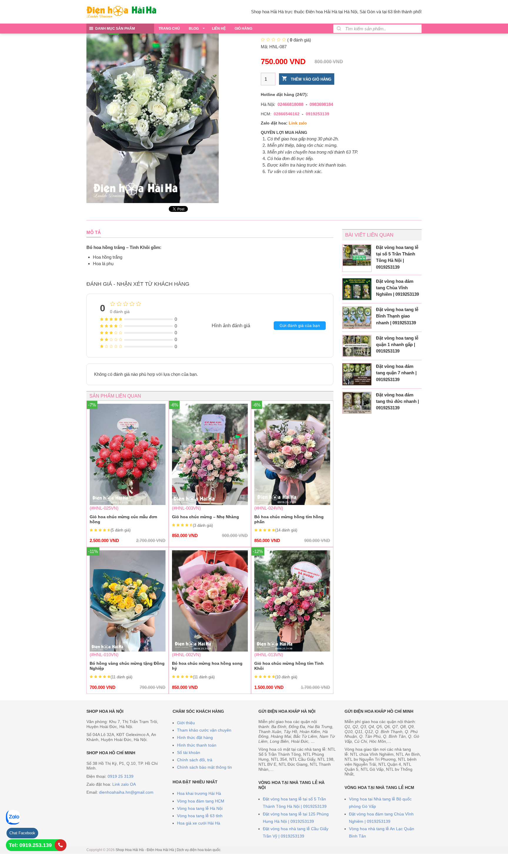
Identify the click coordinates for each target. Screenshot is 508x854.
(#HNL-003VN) (210, 471)
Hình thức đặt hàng (195, 737)
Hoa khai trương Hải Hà (199, 793)
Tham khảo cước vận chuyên (204, 730)
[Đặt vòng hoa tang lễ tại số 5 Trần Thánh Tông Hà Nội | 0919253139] (356, 255)
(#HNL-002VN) (207, 670)
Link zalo (298, 123)
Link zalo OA (124, 784)
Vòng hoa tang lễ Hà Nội (200, 808)
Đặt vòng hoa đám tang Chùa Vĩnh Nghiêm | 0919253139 (397, 288)
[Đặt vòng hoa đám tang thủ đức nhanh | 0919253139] (356, 403)
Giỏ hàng (243, 28)
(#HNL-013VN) (292, 619)
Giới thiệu (186, 722)
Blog (194, 28)
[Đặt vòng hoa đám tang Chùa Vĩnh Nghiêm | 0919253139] (356, 289)
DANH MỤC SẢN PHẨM (115, 28)
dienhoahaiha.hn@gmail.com (126, 792)
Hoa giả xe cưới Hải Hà (198, 823)
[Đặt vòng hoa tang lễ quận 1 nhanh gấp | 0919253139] (356, 346)
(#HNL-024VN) (292, 473)
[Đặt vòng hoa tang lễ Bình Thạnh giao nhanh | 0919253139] (356, 317)
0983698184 (321, 104)
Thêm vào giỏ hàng (310, 79)
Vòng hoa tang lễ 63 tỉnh (200, 815)
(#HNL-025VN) (128, 473)
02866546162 (287, 114)
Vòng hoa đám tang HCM (200, 801)
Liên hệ (219, 28)
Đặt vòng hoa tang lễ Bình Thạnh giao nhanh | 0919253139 (397, 316)
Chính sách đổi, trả (194, 759)
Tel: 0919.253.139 (30, 845)
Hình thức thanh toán (196, 745)
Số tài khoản (188, 752)
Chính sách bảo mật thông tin (204, 767)
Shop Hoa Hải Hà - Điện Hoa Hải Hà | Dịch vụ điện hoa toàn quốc (168, 850)
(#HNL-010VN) (128, 619)
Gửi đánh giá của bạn (300, 325)
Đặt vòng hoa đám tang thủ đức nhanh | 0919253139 (397, 401)
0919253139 (317, 114)
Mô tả (93, 232)
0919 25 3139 (120, 776)
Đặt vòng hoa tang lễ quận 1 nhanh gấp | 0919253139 (397, 344)
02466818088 (290, 104)
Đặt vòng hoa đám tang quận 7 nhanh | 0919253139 (396, 373)
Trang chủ (169, 28)
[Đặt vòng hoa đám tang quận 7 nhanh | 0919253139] (356, 374)
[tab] (93, 232)
